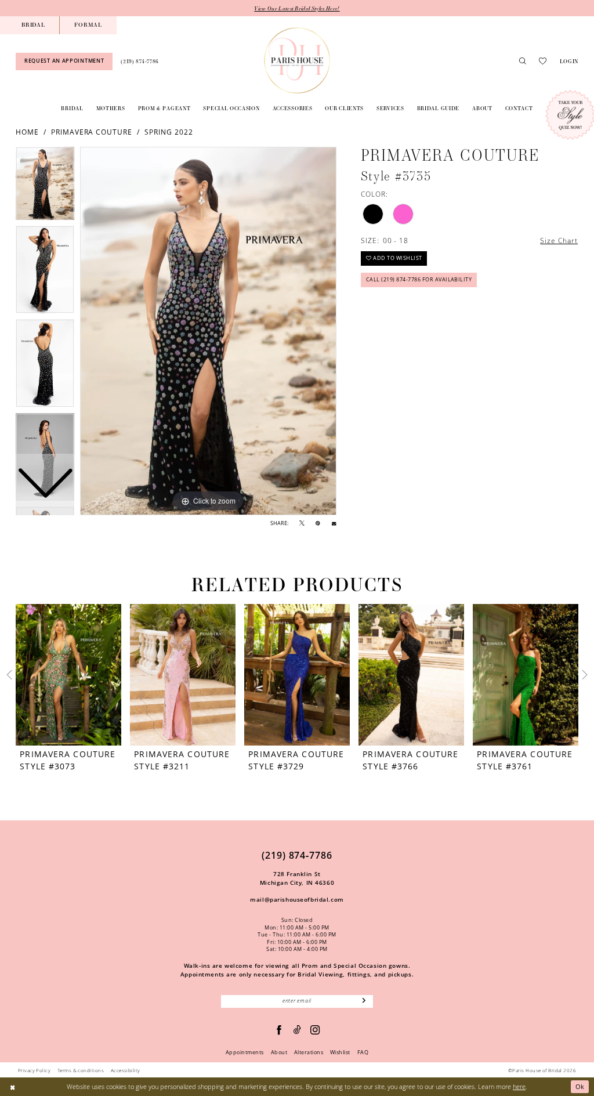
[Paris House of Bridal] (297, 60)
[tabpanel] (208, 331)
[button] (569, 61)
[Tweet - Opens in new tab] (302, 523)
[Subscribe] (364, 1001)
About (279, 1052)
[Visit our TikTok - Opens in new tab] (297, 1030)
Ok (580, 1086)
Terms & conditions (80, 1070)
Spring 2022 (168, 131)
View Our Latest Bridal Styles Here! (297, 8)
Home (27, 131)
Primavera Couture (91, 131)
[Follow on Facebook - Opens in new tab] (279, 1030)
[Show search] (523, 61)
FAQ (362, 1052)
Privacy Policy (34, 1070)
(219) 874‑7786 (297, 855)
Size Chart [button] (559, 240)
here (519, 1086)
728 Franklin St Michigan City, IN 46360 (297, 878)
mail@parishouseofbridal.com (296, 899)
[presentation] (68, 675)
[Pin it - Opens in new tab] (318, 523)
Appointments (245, 1052)
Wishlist (340, 1052)
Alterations (308, 1052)
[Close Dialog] (12, 1086)
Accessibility (125, 1070)
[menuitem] (33, 25)
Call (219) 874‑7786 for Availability (419, 279)
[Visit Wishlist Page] (543, 61)
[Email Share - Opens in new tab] (333, 523)
